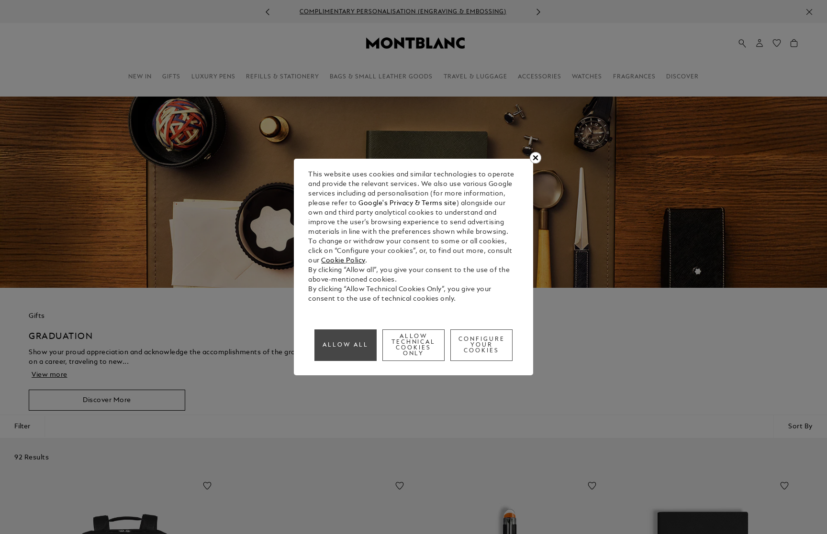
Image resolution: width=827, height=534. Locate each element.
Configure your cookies (481, 345)
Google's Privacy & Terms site (407, 203)
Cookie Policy (343, 261)
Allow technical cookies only (413, 345)
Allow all (346, 345)
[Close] (535, 157)
